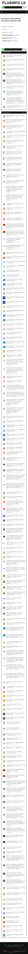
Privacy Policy (15, 945)
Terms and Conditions (11, 946)
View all (23, 112)
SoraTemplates (10, 951)
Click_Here (17, 35)
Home (5, 945)
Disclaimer (22, 945)
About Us (9, 945)
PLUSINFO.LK (16, 952)
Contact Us (19, 946)
